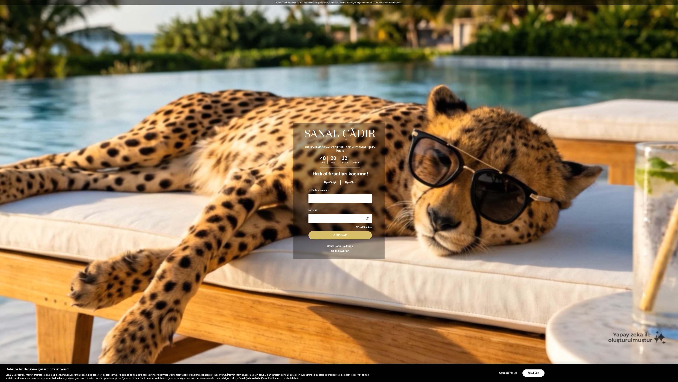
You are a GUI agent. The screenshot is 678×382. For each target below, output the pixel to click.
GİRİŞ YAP (340, 235)
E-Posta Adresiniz (318, 190)
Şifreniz (312, 210)
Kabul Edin (533, 373)
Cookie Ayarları (340, 250)
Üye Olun (350, 182)
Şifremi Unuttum (364, 227)
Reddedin (57, 378)
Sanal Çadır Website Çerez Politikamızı (260, 378)
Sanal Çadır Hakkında (340, 245)
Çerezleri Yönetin (508, 373)
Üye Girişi (330, 182)
